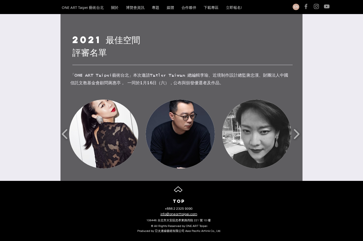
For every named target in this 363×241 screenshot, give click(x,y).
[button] (103, 134)
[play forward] (296, 134)
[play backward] (64, 134)
